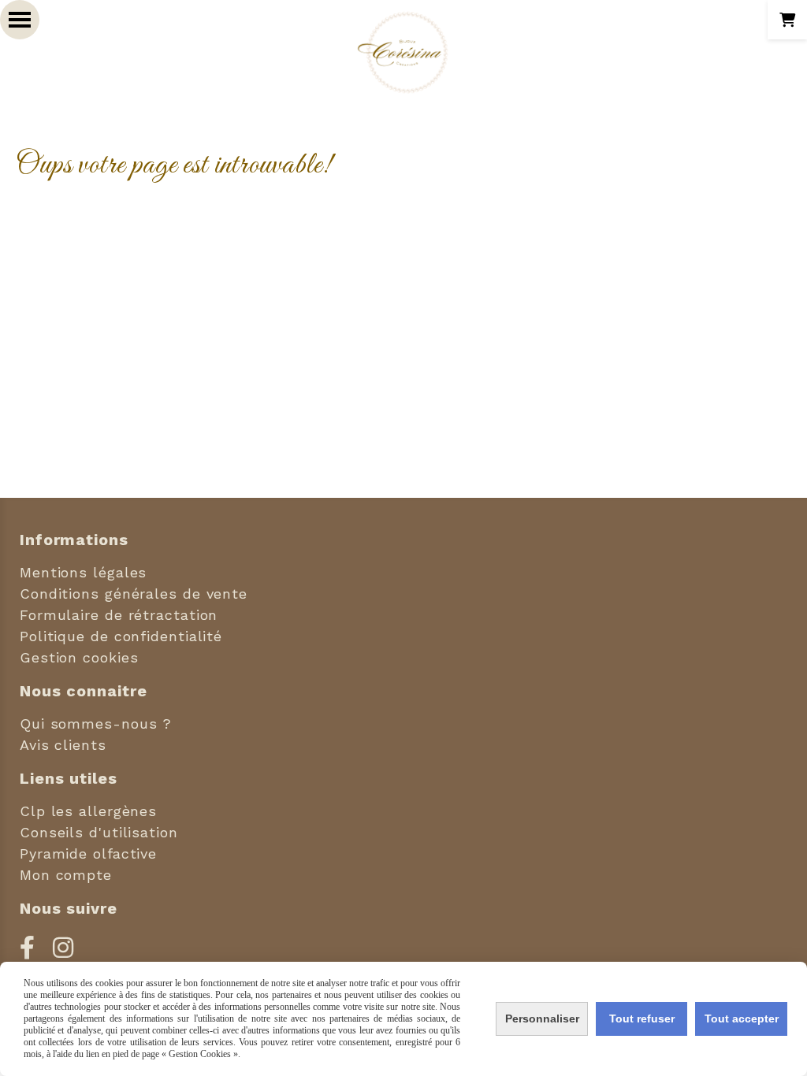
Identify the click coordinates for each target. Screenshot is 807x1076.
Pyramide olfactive (88, 853)
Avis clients (63, 745)
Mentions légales (83, 572)
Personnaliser (542, 1018)
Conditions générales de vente (133, 593)
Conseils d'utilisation (99, 832)
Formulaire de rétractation (119, 615)
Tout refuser (642, 1018)
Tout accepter (742, 1018)
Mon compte (66, 874)
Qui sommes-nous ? (96, 723)
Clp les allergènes (88, 811)
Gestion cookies (79, 657)
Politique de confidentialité (121, 636)
